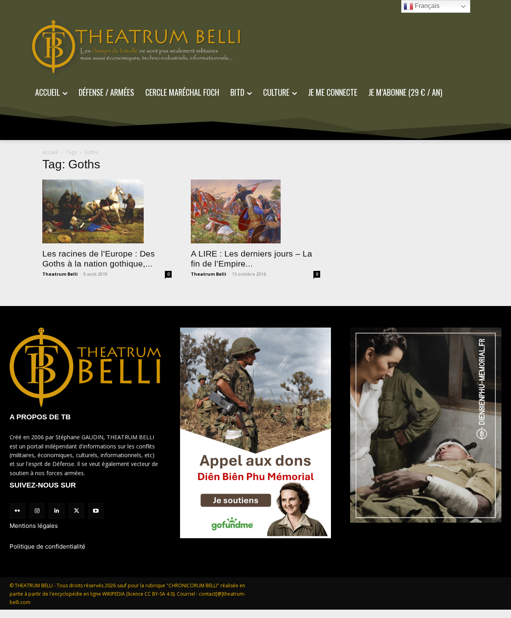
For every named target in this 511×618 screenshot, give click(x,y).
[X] (76, 511)
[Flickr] (17, 511)
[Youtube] (96, 511)
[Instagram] (37, 511)
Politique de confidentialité (47, 546)
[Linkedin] (56, 511)
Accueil (50, 152)
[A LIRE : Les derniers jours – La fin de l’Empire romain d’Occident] (255, 211)
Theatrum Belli (60, 274)
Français (426, 5)
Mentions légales (34, 525)
